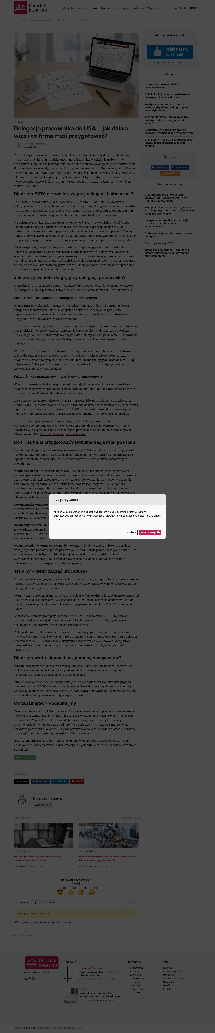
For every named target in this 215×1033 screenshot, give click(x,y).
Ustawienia (131, 532)
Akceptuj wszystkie (150, 532)
